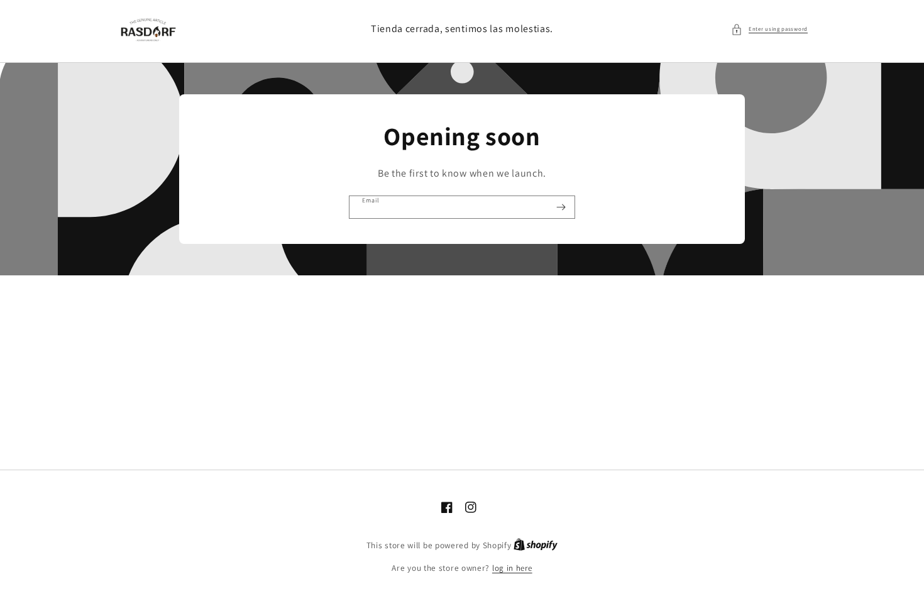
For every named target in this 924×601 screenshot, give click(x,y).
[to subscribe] (561, 207)
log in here (512, 568)
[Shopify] (536, 545)
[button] (769, 29)
